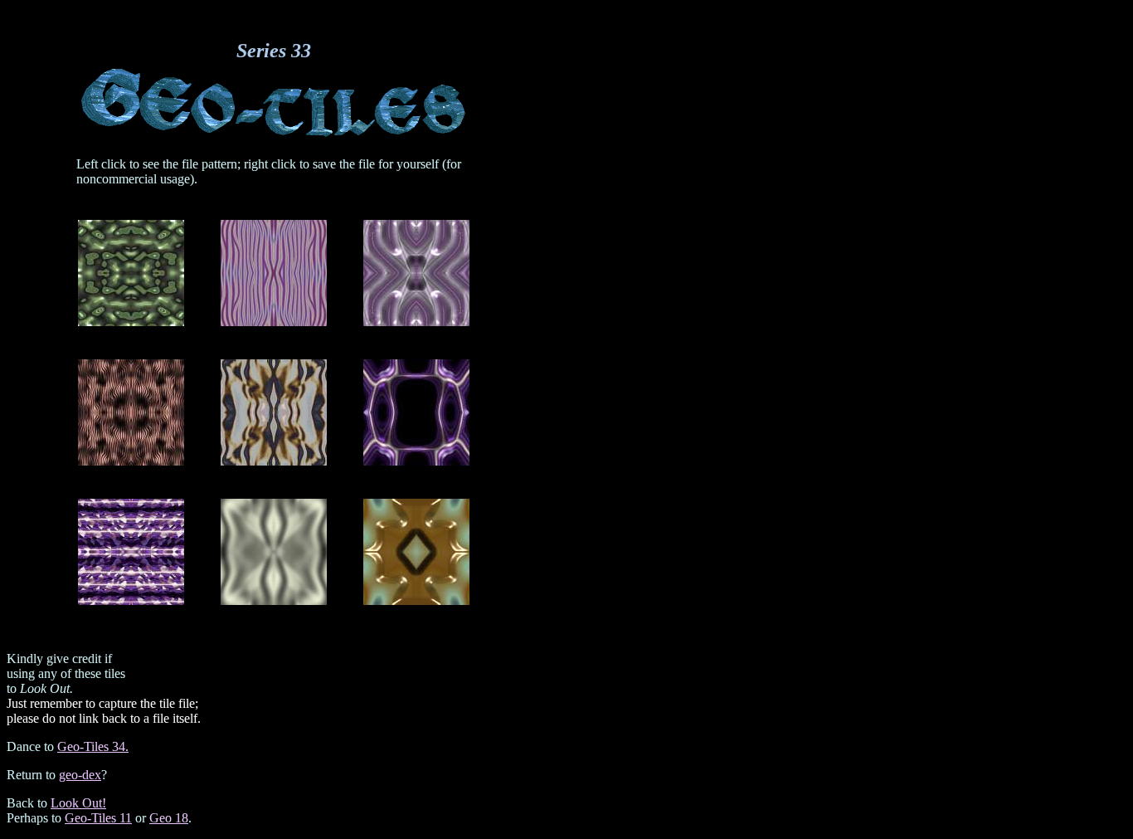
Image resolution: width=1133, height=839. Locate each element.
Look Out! (78, 803)
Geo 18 (168, 818)
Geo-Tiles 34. (93, 746)
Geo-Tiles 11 (98, 818)
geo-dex (80, 775)
